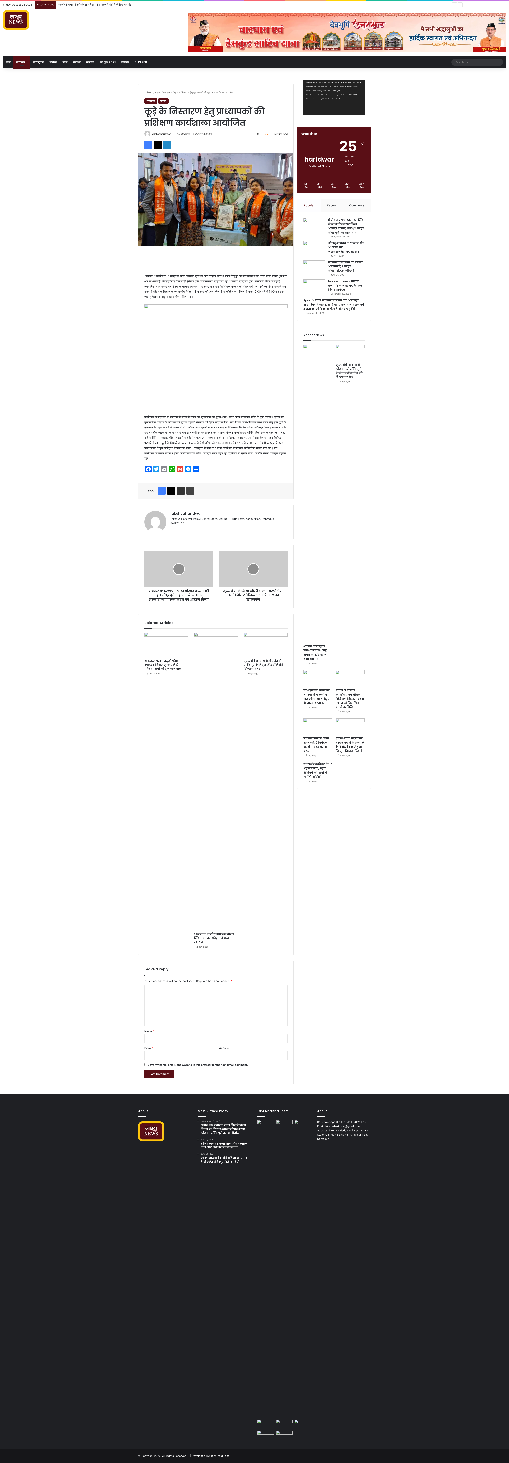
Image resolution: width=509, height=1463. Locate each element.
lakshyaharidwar (161, 133)
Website (224, 1048)
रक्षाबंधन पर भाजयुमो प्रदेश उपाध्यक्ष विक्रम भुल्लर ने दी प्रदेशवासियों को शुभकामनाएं (162, 665)
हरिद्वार (163, 101)
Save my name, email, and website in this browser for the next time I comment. (198, 1064)
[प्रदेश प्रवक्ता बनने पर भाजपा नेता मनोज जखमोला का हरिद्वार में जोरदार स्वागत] (317, 678)
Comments (356, 205)
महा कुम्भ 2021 (108, 62)
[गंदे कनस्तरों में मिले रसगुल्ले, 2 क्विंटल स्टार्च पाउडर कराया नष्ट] (317, 726)
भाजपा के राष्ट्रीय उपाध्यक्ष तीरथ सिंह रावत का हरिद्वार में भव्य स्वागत (214, 938)
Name (149, 1031)
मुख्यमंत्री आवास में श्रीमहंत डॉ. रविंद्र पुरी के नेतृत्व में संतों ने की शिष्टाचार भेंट (263, 665)
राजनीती (90, 62)
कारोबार (53, 62)
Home (150, 92)
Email (148, 1048)
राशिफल (125, 62)
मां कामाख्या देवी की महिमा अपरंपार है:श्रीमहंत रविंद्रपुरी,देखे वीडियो (345, 266)
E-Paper (141, 62)
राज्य (8, 62)
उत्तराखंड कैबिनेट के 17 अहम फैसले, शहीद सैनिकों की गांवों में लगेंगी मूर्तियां (317, 770)
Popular (309, 205)
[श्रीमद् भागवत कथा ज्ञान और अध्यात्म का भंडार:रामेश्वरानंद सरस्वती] (314, 248)
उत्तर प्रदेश (38, 62)
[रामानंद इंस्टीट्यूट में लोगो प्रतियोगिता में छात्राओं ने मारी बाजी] (284, 1435)
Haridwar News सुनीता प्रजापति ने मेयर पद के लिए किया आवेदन (345, 285)
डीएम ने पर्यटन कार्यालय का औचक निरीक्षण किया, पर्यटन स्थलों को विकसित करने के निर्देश (350, 698)
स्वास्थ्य (77, 62)
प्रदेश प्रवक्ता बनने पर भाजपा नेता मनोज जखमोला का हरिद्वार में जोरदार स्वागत (94, 4)
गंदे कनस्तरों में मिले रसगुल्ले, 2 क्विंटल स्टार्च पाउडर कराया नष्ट (316, 744)
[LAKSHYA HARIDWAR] (16, 20)
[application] (334, 97)
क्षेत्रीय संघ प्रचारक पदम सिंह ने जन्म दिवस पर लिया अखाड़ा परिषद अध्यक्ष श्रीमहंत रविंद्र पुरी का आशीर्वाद (346, 226)
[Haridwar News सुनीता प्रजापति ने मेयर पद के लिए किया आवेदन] (314, 286)
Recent (332, 205)
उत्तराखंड (20, 62)
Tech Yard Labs (220, 1455)
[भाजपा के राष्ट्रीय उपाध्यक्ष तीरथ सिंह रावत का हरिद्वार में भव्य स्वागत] (216, 781)
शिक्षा (65, 62)
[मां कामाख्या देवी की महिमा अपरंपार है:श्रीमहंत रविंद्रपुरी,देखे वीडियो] (314, 267)
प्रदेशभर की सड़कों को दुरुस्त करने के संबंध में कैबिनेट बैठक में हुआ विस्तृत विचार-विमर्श (350, 744)
